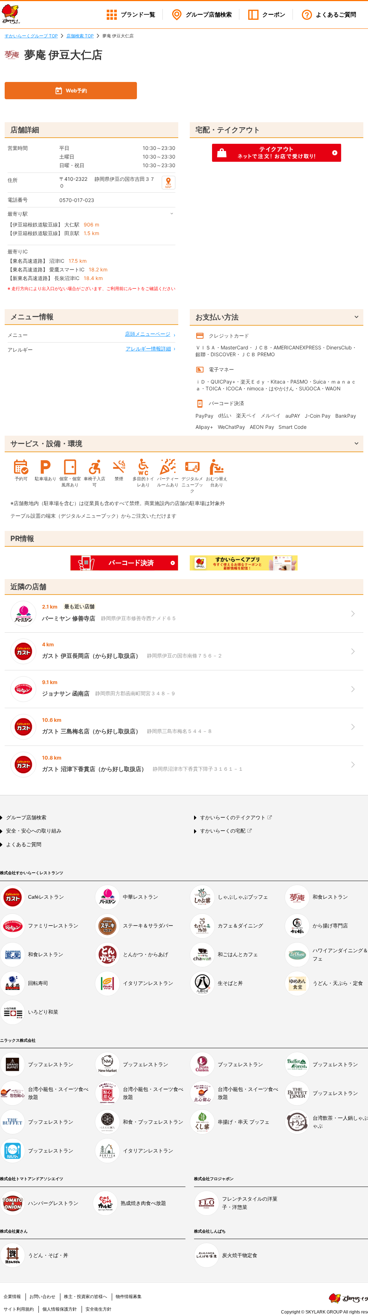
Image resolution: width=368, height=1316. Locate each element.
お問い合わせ (42, 1296)
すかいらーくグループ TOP (31, 35)
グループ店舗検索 (26, 817)
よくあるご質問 (336, 15)
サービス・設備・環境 (46, 443)
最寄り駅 (18, 214)
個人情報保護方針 (59, 1309)
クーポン (273, 15)
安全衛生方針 (98, 1309)
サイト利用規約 (19, 1309)
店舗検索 (209, 15)
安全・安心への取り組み (33, 831)
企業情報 (12, 1296)
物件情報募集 (129, 1296)
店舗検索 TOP (80, 35)
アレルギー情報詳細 (148, 348)
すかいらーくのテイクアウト (233, 817)
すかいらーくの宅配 (222, 831)
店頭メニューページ (147, 334)
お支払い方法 (217, 317)
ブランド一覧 (138, 15)
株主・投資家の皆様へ (85, 1296)
